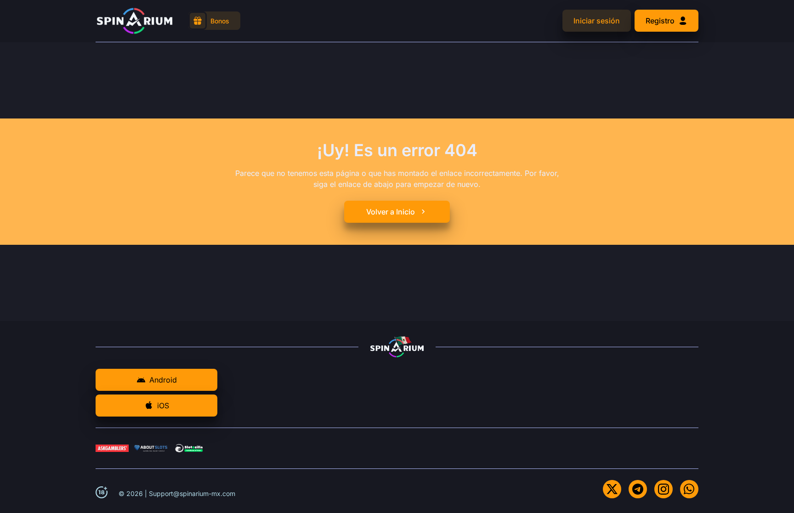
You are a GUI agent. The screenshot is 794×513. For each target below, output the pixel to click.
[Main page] (135, 20)
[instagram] (663, 489)
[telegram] (638, 489)
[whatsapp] (689, 489)
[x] (612, 489)
